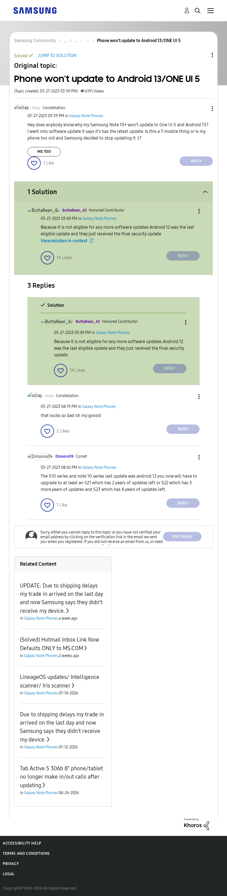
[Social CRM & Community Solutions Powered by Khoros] (196, 824)
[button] (203, 108)
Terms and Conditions (26, 853)
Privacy (11, 863)
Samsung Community (35, 40)
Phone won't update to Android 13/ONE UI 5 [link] (139, 40)
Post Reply (182, 536)
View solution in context (64, 240)
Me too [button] (44, 151)
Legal (9, 874)
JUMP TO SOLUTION (57, 55)
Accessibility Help (22, 843)
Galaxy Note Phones (86, 116)
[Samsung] (34, 10)
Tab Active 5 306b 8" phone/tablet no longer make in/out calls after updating (61, 777)
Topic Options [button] (203, 55)
